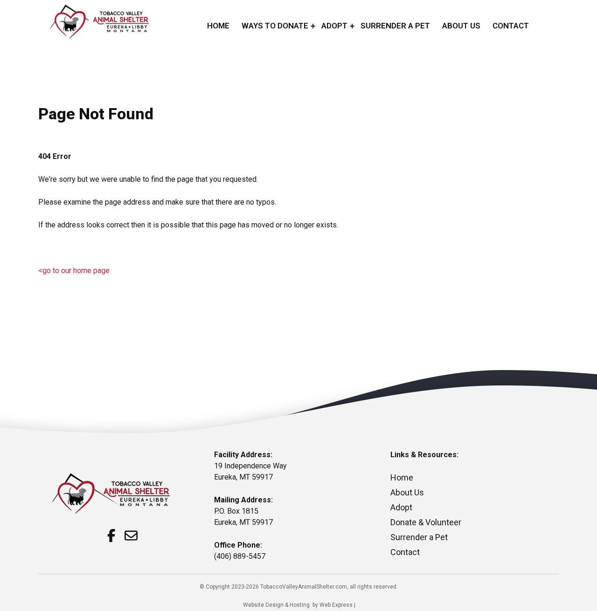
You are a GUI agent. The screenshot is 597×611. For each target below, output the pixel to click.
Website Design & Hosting (276, 605)
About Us (407, 492)
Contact (405, 552)
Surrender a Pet (419, 537)
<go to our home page (74, 270)
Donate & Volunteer (425, 522)
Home (401, 477)
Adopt (401, 507)
